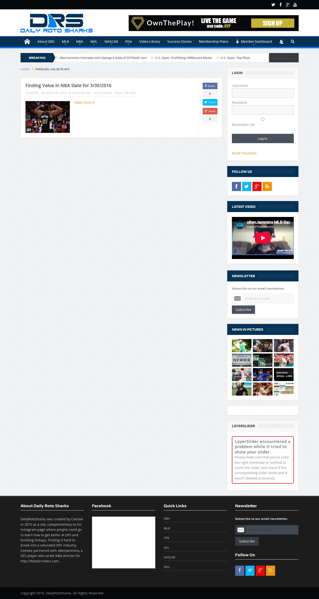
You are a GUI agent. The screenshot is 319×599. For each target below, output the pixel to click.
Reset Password (244, 153)
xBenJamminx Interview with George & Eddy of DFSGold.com (103, 58)
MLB (65, 41)
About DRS (46, 41)
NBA (79, 41)
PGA (128, 41)
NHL (93, 41)
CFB (166, 538)
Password (239, 102)
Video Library (149, 41)
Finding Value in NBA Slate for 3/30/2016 (68, 85)
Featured (78, 93)
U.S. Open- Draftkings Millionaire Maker (183, 58)
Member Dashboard (256, 41)
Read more (83, 102)
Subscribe (243, 309)
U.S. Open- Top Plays (235, 58)
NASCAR (111, 41)
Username (240, 85)
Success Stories (179, 41)
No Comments (103, 93)
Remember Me (243, 124)
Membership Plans (213, 41)
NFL (166, 548)
